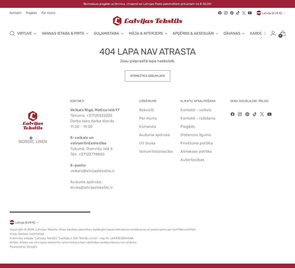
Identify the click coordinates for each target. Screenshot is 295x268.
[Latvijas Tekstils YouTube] (250, 13)
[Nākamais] (264, 33)
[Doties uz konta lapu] (273, 33)
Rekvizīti (146, 110)
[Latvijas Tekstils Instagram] (226, 13)
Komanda (147, 126)
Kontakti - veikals (195, 110)
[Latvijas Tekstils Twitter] (244, 13)
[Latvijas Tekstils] (147, 21)
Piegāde (187, 126)
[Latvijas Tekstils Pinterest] (232, 13)
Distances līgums (195, 135)
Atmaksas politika (196, 151)
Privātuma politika (196, 143)
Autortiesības (192, 160)
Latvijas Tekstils (46, 229)
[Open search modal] (12, 33)
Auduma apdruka (154, 135)
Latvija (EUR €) (272, 13)
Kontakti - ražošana (197, 118)
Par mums (148, 118)
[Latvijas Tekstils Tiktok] (238, 13)
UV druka (147, 143)
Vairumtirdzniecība (156, 151)
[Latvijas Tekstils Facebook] (220, 13)
